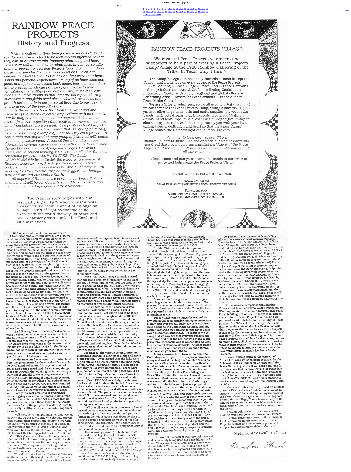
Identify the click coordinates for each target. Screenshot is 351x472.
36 (174, 11)
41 (188, 11)
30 (158, 11)
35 (171, 11)
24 (207, 8)
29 (155, 11)
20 (196, 8)
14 (180, 8)
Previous (5, 10)
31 (160, 11)
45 (199, 11)
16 (185, 8)
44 (196, 11)
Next (347, 10)
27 (149, 11)
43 (193, 11)
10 (169, 8)
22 (201, 8)
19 (193, 8)
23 (204, 8)
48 (207, 11)
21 (199, 8)
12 (174, 8)
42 (190, 11)
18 (190, 8)
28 (152, 11)
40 (185, 11)
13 (177, 8)
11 (171, 8)
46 (201, 11)
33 (166, 11)
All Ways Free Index (152, 14)
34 (169, 11)
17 (188, 8)
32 (163, 11)
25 (144, 11)
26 (147, 11)
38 (180, 11)
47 (204, 11)
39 (182, 11)
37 (177, 11)
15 (182, 8)
